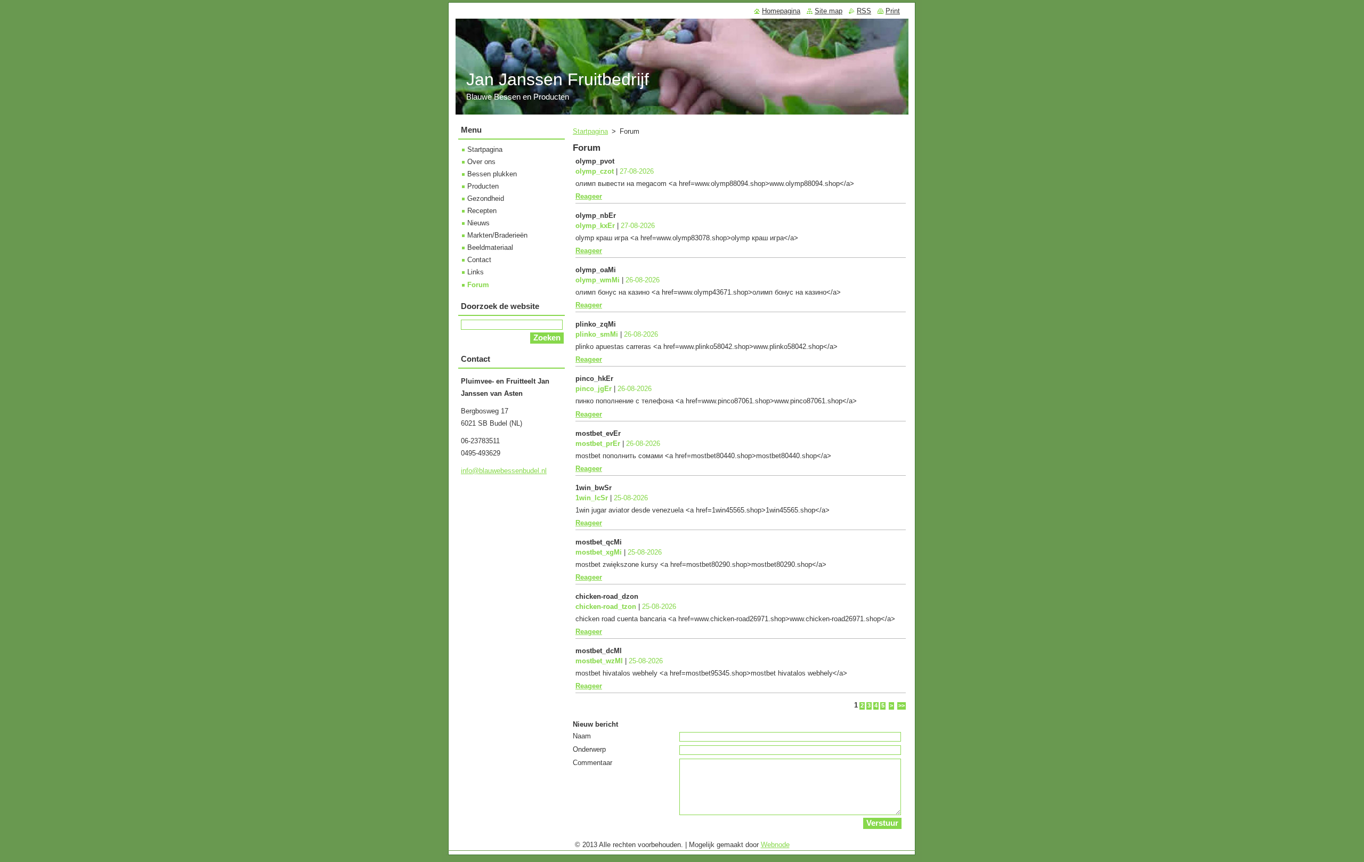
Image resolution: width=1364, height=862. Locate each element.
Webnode (775, 845)
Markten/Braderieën (497, 235)
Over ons (481, 162)
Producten (483, 186)
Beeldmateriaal (490, 247)
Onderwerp (589, 749)
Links (475, 272)
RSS (864, 11)
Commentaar (592, 763)
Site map (828, 11)
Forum (478, 285)
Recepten (482, 211)
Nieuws (478, 223)
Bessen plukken (492, 174)
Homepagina (781, 11)
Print (893, 11)
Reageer (588, 196)
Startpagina (590, 131)
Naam (582, 736)
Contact (479, 260)
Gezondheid (485, 198)
